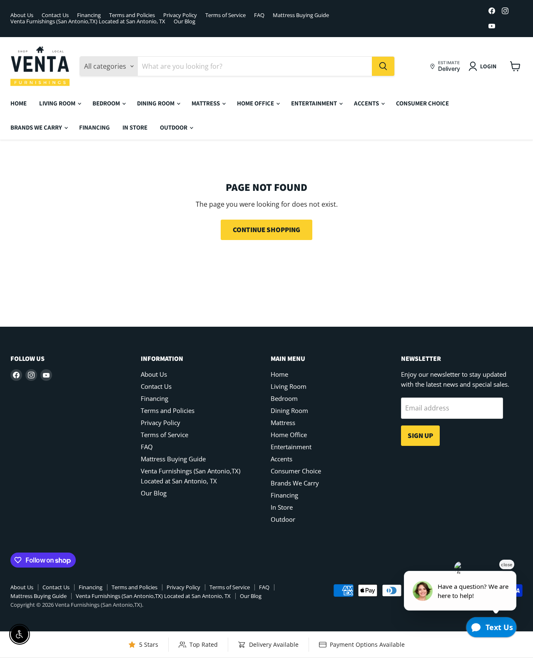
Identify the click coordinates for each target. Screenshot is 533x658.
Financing (89, 15)
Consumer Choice (422, 103)
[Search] (383, 66)
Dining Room (156, 103)
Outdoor (174, 127)
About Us (21, 15)
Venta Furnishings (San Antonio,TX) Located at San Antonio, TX (87, 21)
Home (18, 103)
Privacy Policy (180, 15)
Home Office (256, 103)
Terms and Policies (132, 15)
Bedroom (106, 103)
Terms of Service (225, 15)
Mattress (206, 103)
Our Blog (184, 21)
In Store (134, 127)
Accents (367, 103)
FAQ (259, 15)
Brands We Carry (36, 127)
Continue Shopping (266, 229)
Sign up (420, 435)
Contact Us (55, 15)
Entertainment (314, 103)
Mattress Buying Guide (301, 15)
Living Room (58, 103)
